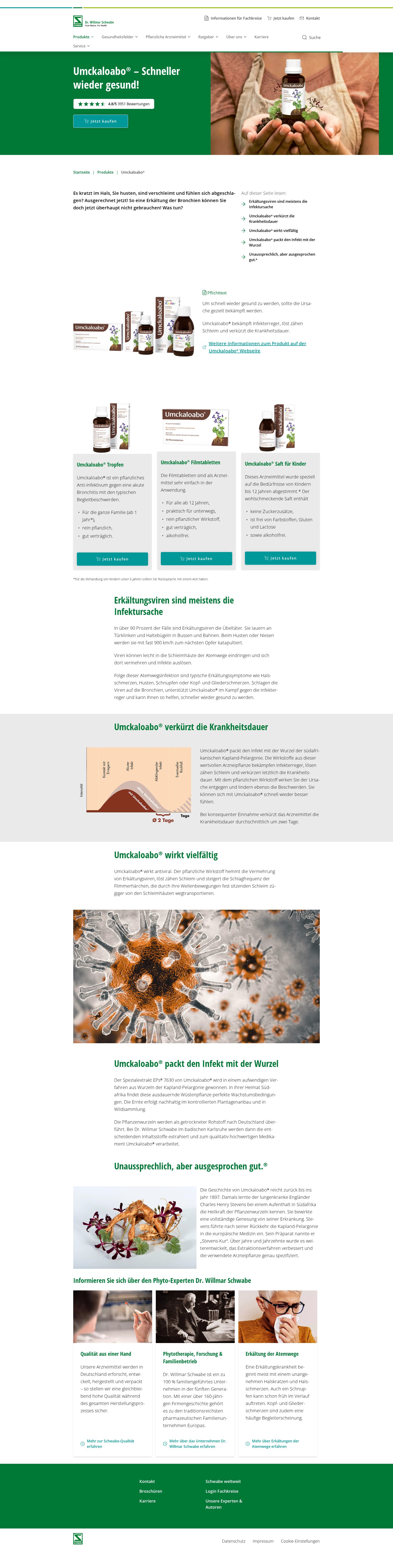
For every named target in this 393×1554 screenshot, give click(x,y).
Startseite (81, 172)
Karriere (261, 36)
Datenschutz (233, 1541)
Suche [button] (315, 37)
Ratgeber (206, 36)
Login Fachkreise (222, 1491)
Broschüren (150, 1491)
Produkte (81, 36)
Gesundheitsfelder (118, 36)
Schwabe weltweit (223, 1481)
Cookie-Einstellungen (300, 1541)
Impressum (263, 1541)
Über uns (234, 36)
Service (79, 46)
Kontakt (147, 1481)
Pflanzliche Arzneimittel (166, 36)
